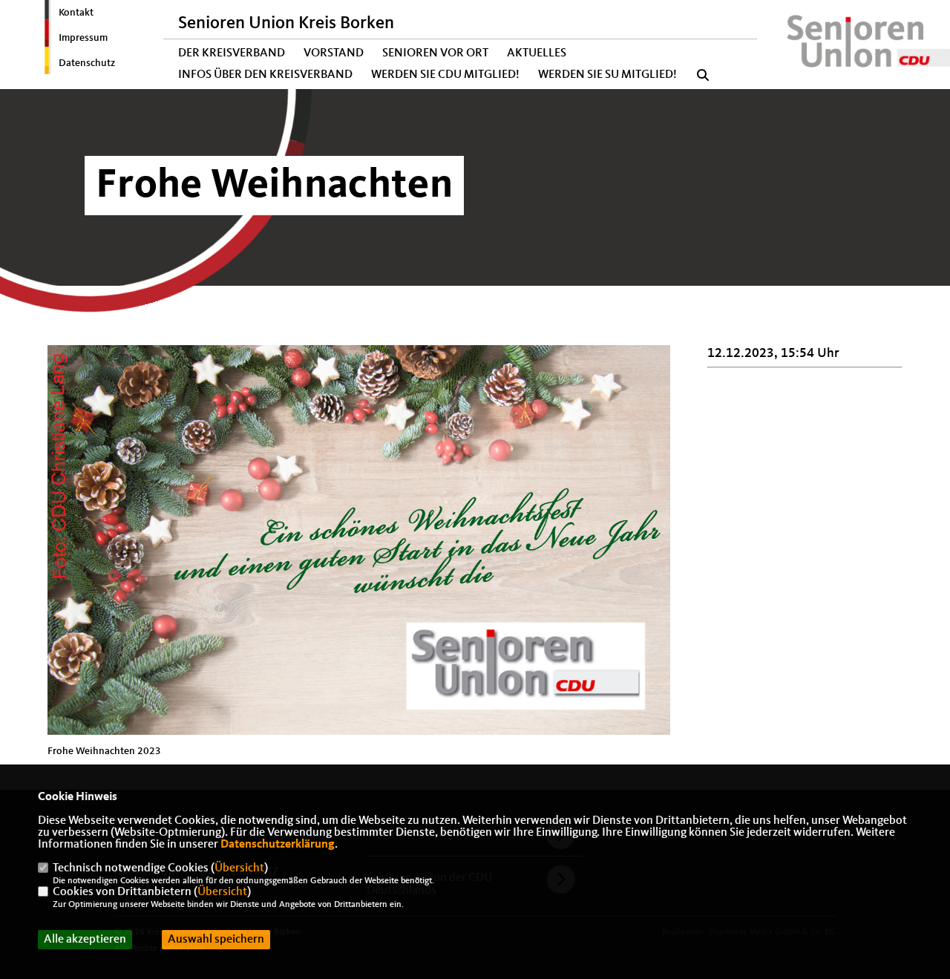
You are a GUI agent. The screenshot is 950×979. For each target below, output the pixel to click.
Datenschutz (87, 63)
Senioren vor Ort (435, 53)
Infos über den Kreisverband (265, 75)
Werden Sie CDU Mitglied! (445, 75)
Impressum (83, 38)
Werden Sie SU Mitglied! (607, 75)
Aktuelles (536, 53)
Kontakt (76, 12)
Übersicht (239, 868)
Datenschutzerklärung (277, 845)
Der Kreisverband (231, 53)
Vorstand (334, 53)
